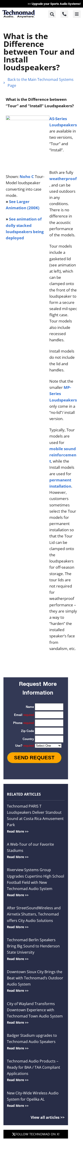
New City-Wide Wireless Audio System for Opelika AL (33, 1099)
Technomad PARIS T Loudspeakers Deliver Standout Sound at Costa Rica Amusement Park (35, 819)
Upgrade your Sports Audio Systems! (56, 4)
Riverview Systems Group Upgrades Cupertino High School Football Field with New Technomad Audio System (35, 882)
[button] (52, 14)
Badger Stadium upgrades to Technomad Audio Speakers (32, 1041)
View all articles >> (48, 1117)
